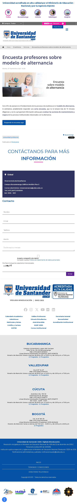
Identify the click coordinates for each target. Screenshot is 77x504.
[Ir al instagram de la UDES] (30, 310)
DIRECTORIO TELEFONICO (38, 472)
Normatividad (63, 319)
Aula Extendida (38, 322)
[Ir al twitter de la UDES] (35, 310)
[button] (4, 499)
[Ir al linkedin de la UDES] (52, 310)
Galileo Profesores (38, 316)
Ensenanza (15, 142)
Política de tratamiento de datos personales (44, 260)
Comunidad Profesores (11, 137)
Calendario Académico (14, 316)
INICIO (38, 462)
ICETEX (14, 328)
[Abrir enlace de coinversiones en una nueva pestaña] (56, 492)
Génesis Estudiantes (38, 319)
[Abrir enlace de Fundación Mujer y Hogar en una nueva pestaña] (8, 492)
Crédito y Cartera (14, 325)
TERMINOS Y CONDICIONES (38, 467)
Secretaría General (63, 316)
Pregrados (34, 357)
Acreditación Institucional (63, 322)
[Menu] (66, 29)
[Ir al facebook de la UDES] (24, 310)
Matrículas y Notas (14, 322)
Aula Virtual (58, 27)
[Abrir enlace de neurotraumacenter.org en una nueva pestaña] (32, 492)
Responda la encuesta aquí (14, 122)
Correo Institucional (38, 328)
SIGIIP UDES (38, 325)
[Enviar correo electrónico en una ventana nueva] (53, 452)
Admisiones (14, 319)
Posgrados (45, 357)
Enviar (70, 274)
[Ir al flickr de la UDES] (47, 310)
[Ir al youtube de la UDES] (41, 310)
